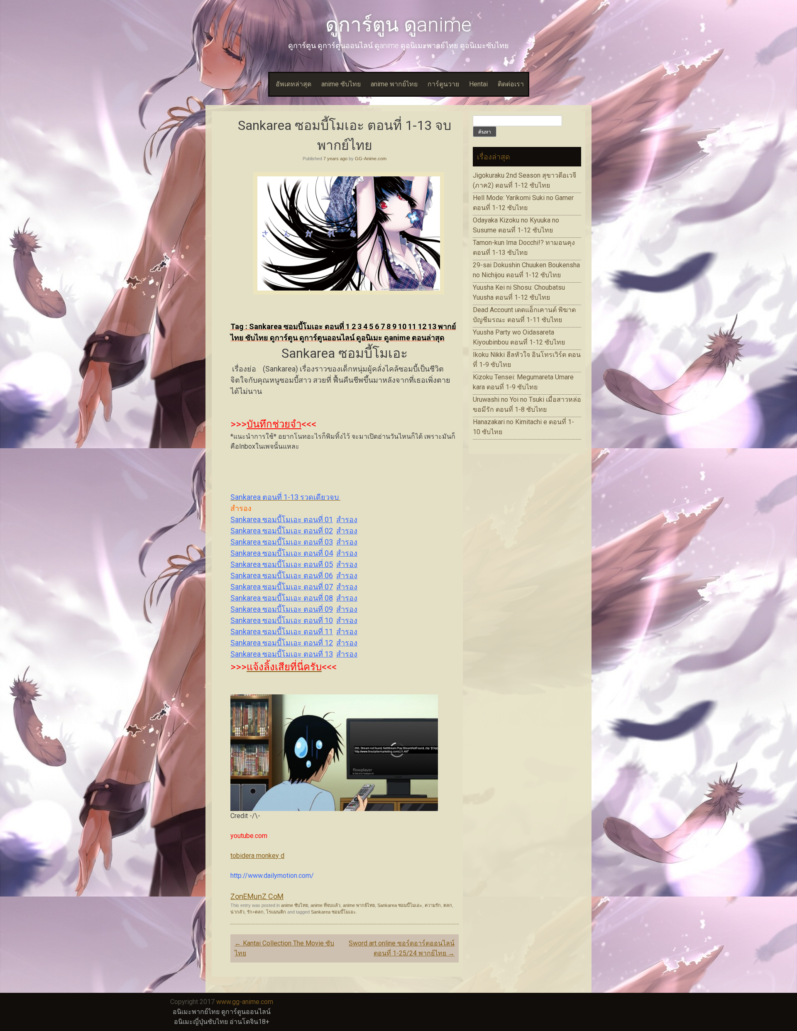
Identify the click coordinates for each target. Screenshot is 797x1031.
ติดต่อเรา (511, 84)
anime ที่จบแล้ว (325, 905)
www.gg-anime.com (244, 1002)
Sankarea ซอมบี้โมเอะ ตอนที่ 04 (281, 553)
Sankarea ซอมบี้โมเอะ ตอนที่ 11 (281, 631)
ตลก (447, 905)
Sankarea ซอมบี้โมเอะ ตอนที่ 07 (281, 586)
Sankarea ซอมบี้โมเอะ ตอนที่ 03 (281, 541)
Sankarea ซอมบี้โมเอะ (399, 905)
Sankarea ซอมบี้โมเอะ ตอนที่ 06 (281, 575)
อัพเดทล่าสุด (293, 84)
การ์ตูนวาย (443, 84)
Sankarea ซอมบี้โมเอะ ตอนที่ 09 (281, 609)
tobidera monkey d (257, 856)
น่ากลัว (237, 911)
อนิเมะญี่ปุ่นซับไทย (201, 1022)
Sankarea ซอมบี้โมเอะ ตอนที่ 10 (281, 620)
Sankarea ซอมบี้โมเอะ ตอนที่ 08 (281, 598)
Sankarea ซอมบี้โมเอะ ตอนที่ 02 (281, 530)
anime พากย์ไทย (394, 84)
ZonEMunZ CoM (257, 896)
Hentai (478, 84)
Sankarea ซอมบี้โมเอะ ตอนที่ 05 (281, 564)
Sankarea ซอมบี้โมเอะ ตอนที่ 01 (281, 519)
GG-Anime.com (370, 158)
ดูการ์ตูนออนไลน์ (246, 1012)
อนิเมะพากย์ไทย (196, 1012)
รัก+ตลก (255, 911)
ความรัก (433, 905)
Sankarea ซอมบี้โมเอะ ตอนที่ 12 (281, 642)
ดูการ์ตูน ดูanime (398, 25)
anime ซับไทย (341, 84)
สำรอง (346, 519)
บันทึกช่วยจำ (274, 424)
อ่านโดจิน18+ (249, 1022)
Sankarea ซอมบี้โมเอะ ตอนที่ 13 (281, 654)
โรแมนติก (276, 911)
